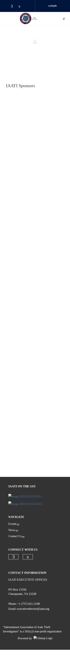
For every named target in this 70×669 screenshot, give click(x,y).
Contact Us (15, 536)
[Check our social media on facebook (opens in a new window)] (13, 6)
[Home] (28, 18)
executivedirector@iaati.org (33, 608)
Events (12, 523)
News (11, 530)
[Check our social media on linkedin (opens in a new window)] (21, 6)
